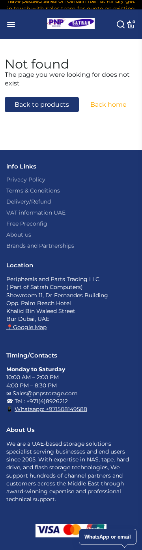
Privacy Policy (25, 179)
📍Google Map (26, 327)
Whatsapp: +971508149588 (51, 409)
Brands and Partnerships (40, 246)
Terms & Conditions (33, 190)
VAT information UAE (35, 212)
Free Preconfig (26, 223)
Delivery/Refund (28, 201)
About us (18, 234)
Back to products (42, 104)
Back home (108, 104)
